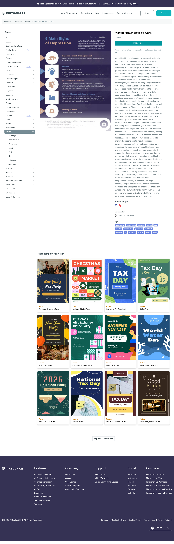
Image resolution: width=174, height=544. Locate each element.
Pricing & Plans (123, 13)
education (119, 229)
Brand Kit (38, 493)
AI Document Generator (45, 478)
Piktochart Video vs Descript (159, 493)
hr (125, 232)
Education (9, 95)
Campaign (12, 136)
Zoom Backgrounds (13, 197)
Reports (9, 172)
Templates (85, 13)
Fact (10, 152)
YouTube (132, 485)
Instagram (132, 478)
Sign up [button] (164, 13)
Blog (97, 13)
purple (155, 232)
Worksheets (10, 193)
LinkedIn (131, 493)
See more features (42, 500)
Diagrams (9, 91)
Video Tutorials (101, 478)
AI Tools (37, 489)
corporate (141, 225)
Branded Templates (42, 496)
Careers (68, 478)
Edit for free (138, 43)
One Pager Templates (14, 46)
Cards (8, 70)
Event (11, 148)
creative (149, 225)
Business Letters (12, 66)
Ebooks (8, 42)
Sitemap (104, 520)
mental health (131, 225)
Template (38, 504)
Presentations (11, 164)
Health (11, 156)
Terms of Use (149, 520)
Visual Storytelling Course (106, 481)
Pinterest (132, 489)
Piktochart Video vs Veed (157, 485)
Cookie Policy (135, 520)
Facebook (132, 474)
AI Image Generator (43, 481)
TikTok (131, 481)
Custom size (10, 87)
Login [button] (147, 13)
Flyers (8, 103)
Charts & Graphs (12, 79)
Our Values (70, 474)
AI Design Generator (43, 474)
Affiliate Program (72, 485)
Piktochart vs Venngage (156, 481)
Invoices (9, 115)
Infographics (10, 111)
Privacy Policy (164, 520)
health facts (148, 229)
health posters (120, 225)
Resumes (9, 176)
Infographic (13, 160)
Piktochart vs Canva (155, 474)
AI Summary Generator (44, 485)
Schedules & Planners (14, 181)
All (7, 38)
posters (148, 232)
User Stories (70, 481)
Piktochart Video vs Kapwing (159, 489)
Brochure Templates (13, 62)
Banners (9, 58)
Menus (8, 123)
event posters (128, 229)
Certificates (10, 74)
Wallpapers (10, 189)
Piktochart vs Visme (155, 478)
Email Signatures (12, 99)
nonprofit (140, 232)
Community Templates (75, 489)
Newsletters (10, 127)
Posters (28, 21)
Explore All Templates (103, 439)
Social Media (10, 185)
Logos (8, 119)
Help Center (100, 474)
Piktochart (7, 21)
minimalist (132, 232)
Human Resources (12, 107)
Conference (13, 144)
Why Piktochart (68, 13)
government (139, 229)
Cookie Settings (118, 520)
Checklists (10, 83)
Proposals (9, 168)
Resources (106, 13)
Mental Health (11, 50)
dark (155, 225)
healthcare (119, 232)
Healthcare (10, 54)
